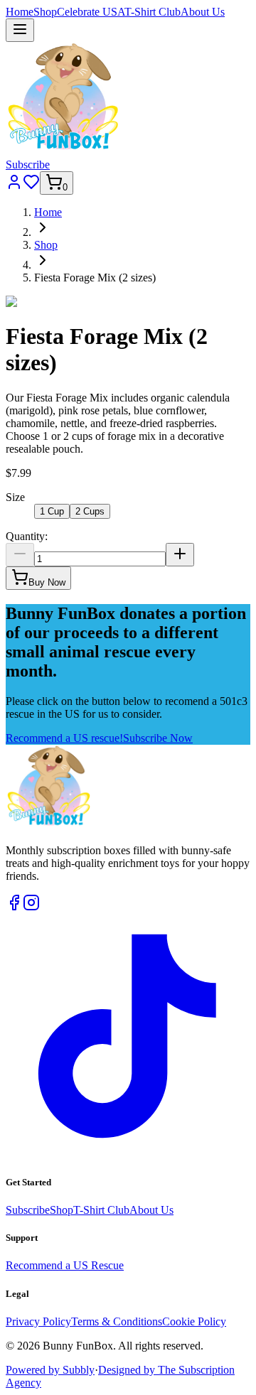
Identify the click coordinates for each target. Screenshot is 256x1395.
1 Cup (52, 511)
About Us (203, 12)
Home (19, 12)
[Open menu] (20, 30)
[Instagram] (31, 907)
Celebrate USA (90, 12)
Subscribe (28, 164)
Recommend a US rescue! (64, 738)
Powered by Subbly (50, 1370)
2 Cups (90, 511)
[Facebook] (14, 907)
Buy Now (46, 582)
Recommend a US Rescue (65, 1265)
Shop (45, 12)
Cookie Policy (194, 1321)
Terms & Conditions (116, 1321)
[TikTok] (128, 1154)
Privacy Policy (38, 1321)
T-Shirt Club (152, 12)
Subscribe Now (158, 738)
